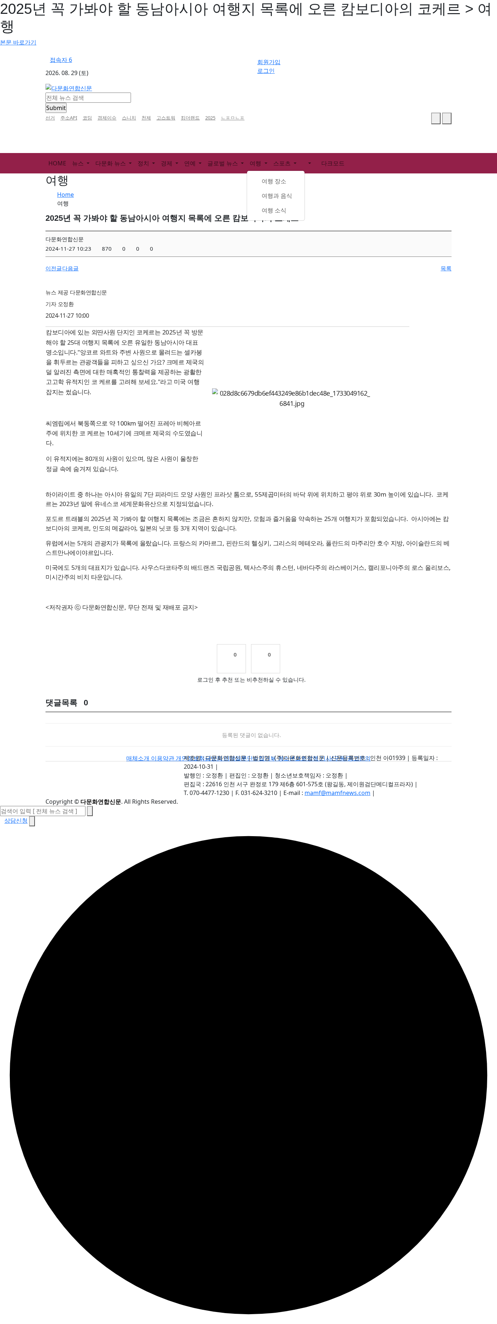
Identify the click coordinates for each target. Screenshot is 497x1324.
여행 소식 (274, 210)
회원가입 (269, 62)
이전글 (53, 268)
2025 (210, 117)
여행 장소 (274, 181)
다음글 (70, 268)
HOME (57, 163)
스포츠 (282, 163)
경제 (167, 163)
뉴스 (78, 163)
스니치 (129, 117)
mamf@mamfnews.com (337, 793)
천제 (146, 117)
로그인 (266, 71)
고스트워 (165, 117)
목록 (446, 268)
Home (65, 195)
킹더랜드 (190, 117)
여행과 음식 (277, 196)
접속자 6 (61, 60)
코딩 (87, 117)
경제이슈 (107, 117)
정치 (144, 163)
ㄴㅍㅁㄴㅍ (232, 117)
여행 (256, 163)
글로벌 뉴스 (223, 163)
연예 (190, 163)
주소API (68, 117)
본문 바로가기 (18, 42)
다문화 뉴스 (111, 163)
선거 (50, 117)
